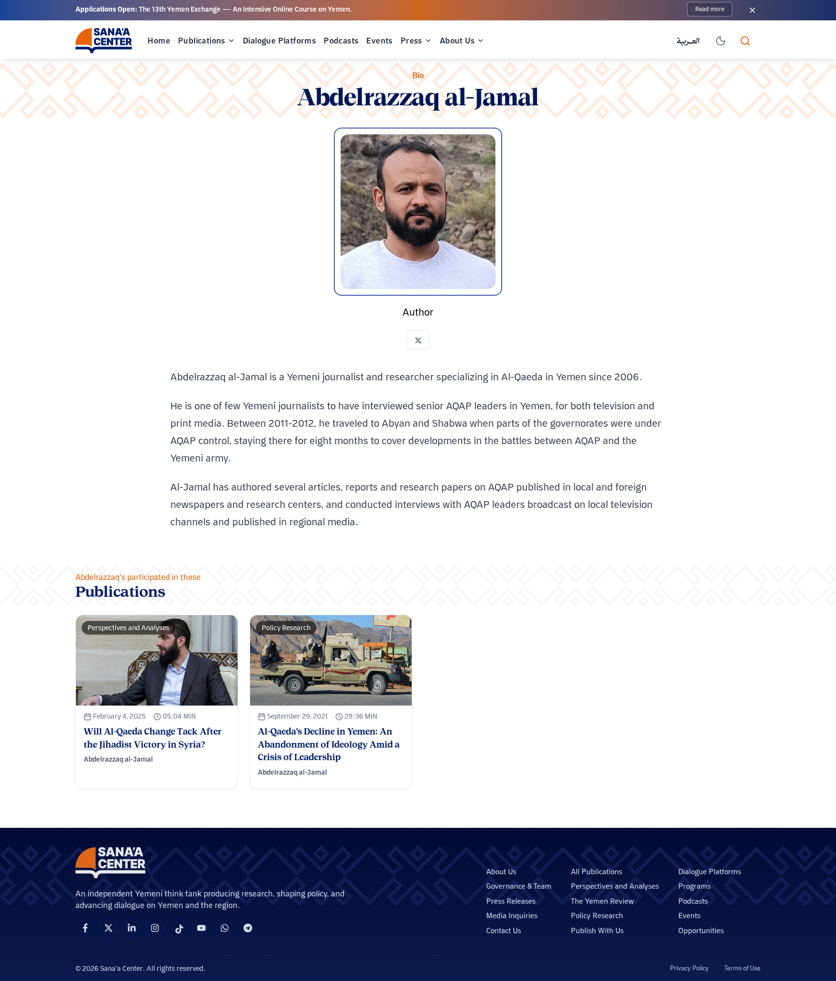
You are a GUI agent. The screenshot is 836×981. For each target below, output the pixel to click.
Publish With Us (597, 930)
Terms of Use (742, 968)
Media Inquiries (511, 915)
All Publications (596, 871)
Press (411, 40)
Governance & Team (519, 886)
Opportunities (701, 930)
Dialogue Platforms (279, 40)
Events (379, 40)
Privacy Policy (689, 968)
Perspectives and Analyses (615, 886)
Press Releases (511, 901)
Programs (694, 886)
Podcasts (341, 40)
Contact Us (503, 930)
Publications (201, 40)
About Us (457, 40)
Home (159, 40)
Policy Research (597, 915)
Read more (709, 9)
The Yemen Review (602, 901)
